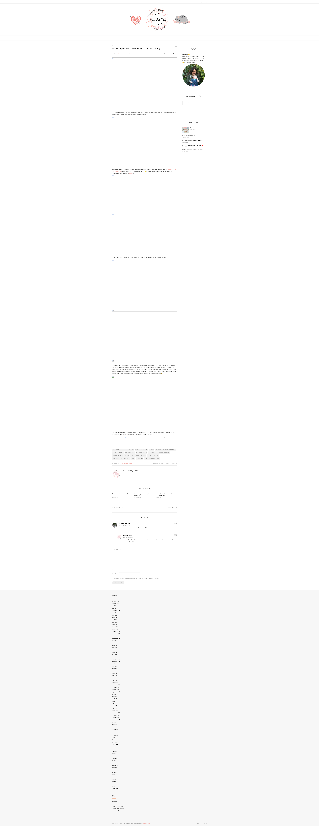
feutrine (114, 760)
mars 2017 (114, 706)
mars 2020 (114, 624)
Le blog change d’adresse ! (189, 135)
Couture (122, 46)
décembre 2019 (116, 631)
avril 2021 (114, 608)
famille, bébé (115, 756)
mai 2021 (114, 606)
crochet (148, 38)
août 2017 (114, 694)
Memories (114, 772)
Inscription (114, 801)
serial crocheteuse (150, 458)
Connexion (115, 804)
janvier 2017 (115, 710)
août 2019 (114, 640)
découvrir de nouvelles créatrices (165, 449)
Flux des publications (117, 806)
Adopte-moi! (115, 735)
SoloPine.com (146, 823)
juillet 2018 (114, 668)
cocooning (144, 449)
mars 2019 (114, 652)
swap (158, 458)
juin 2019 (114, 645)
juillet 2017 (114, 696)
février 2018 (115, 680)
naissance (114, 777)
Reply (175, 523)
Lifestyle (114, 770)
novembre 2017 (116, 687)
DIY (159, 38)
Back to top (201, 823)
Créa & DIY (129, 46)
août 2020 (114, 613)
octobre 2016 (115, 717)
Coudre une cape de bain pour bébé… (196, 128)
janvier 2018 (115, 682)
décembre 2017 (116, 685)
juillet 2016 (114, 724)
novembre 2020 (116, 610)
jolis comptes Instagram (162, 452)
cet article (131, 173)
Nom (113, 566)
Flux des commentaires (118, 808)
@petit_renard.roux (122, 53)
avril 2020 (114, 622)
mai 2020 (114, 620)
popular (114, 779)
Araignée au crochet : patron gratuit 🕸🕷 (192, 140)
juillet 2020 (114, 615)
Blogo (116, 46)
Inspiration (115, 765)
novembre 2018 (116, 661)
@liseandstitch (152, 55)
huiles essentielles (141, 452)
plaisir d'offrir (135, 455)
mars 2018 (114, 678)
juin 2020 (114, 617)
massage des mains (118, 455)
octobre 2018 (115, 664)
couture (170, 38)
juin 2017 (114, 699)
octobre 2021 (115, 603)
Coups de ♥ (115, 744)
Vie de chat (115, 788)
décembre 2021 (116, 601)
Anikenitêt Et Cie (124, 523)
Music (113, 774)
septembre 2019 (116, 638)
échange (121, 452)
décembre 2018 (116, 659)
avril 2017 (114, 703)
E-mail (114, 570)
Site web (114, 574)
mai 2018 (114, 673)
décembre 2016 (116, 713)
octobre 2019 (115, 636)
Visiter (113, 791)
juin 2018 (114, 671)
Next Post (172, 507)
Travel (113, 784)
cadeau (137, 449)
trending (114, 786)
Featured (114, 758)
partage (127, 455)
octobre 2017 (115, 689)
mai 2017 (114, 701)
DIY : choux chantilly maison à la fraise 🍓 (192, 145)
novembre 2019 (116, 633)
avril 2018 (114, 675)
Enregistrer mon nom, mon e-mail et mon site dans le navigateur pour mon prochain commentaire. (136, 578)
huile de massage (130, 452)
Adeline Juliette (127, 463)
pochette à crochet (153, 455)
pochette (143, 455)
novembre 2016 (116, 715)
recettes (114, 781)
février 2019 (115, 654)
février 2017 (115, 708)
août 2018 (114, 666)
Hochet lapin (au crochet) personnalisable (192, 149)
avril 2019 (114, 650)
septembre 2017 (116, 692)
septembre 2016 (116, 719)
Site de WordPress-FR (117, 811)
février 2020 (115, 626)
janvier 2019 (115, 657)
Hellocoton (115, 763)
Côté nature (115, 742)
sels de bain (139, 458)
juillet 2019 (114, 643)
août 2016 (114, 722)
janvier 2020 (115, 629)
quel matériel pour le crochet (121, 458)
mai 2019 (114, 647)
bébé (113, 737)
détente (115, 452)
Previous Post (118, 507)
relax (133, 458)
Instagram (145, 46)
